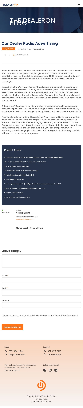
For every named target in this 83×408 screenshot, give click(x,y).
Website (5, 300)
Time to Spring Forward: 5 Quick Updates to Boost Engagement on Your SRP (32, 184)
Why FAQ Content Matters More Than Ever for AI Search (25, 162)
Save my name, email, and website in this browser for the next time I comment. (41, 315)
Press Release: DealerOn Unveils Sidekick (19, 175)
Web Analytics (38, 49)
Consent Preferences (41, 401)
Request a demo (16, 354)
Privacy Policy (41, 399)
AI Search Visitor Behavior (13, 193)
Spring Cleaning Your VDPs (14, 179)
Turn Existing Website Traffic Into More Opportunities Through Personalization (33, 157)
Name (5, 275)
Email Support (54, 354)
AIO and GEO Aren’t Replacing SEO (17, 197)
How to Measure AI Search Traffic (16, 166)
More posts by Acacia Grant (29, 228)
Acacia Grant (26, 49)
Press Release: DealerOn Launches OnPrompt (21, 171)
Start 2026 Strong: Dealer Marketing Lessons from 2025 (24, 188)
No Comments (21, 55)
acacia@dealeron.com (24, 219)
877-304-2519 (15, 351)
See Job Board (11, 370)
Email (4, 288)
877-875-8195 (54, 351)
